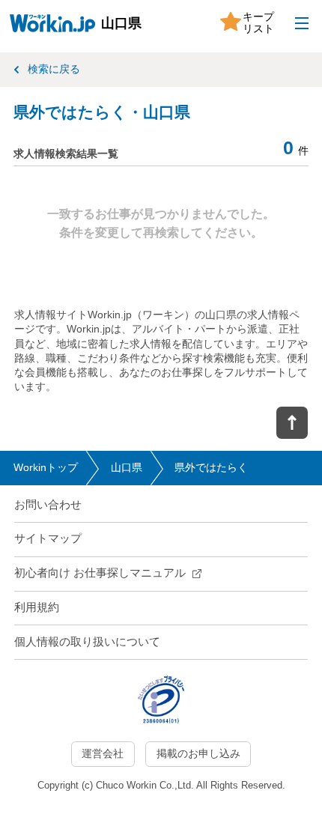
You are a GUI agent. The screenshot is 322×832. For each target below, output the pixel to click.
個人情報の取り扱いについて (87, 642)
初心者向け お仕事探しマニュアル (100, 573)
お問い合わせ (48, 505)
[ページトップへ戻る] (292, 423)
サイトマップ (48, 538)
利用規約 (36, 607)
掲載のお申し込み (198, 753)
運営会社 (103, 753)
